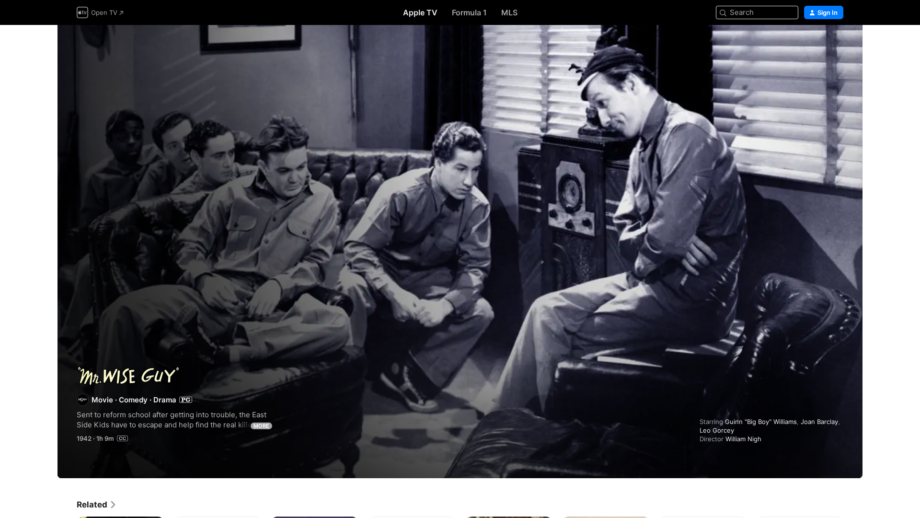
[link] (97, 504)
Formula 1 (469, 12)
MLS (509, 12)
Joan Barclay (819, 421)
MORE (261, 426)
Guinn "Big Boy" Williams (761, 421)
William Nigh (743, 439)
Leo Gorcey (717, 430)
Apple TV (420, 12)
